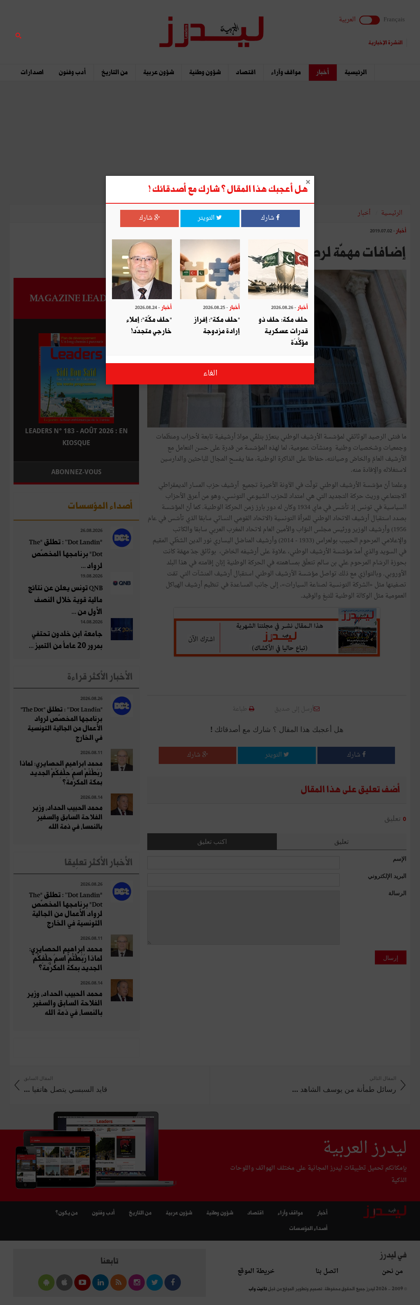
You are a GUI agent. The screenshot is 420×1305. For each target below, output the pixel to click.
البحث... (134, 27)
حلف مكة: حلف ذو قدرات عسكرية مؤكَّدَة (283, 331)
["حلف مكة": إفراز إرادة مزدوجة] (210, 270)
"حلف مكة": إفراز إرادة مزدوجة (217, 326)
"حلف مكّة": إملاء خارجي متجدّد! (149, 326)
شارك (268, 218)
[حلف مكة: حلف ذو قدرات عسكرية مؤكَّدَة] (278, 270)
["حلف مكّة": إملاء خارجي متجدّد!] (142, 270)
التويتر (207, 218)
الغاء (210, 373)
